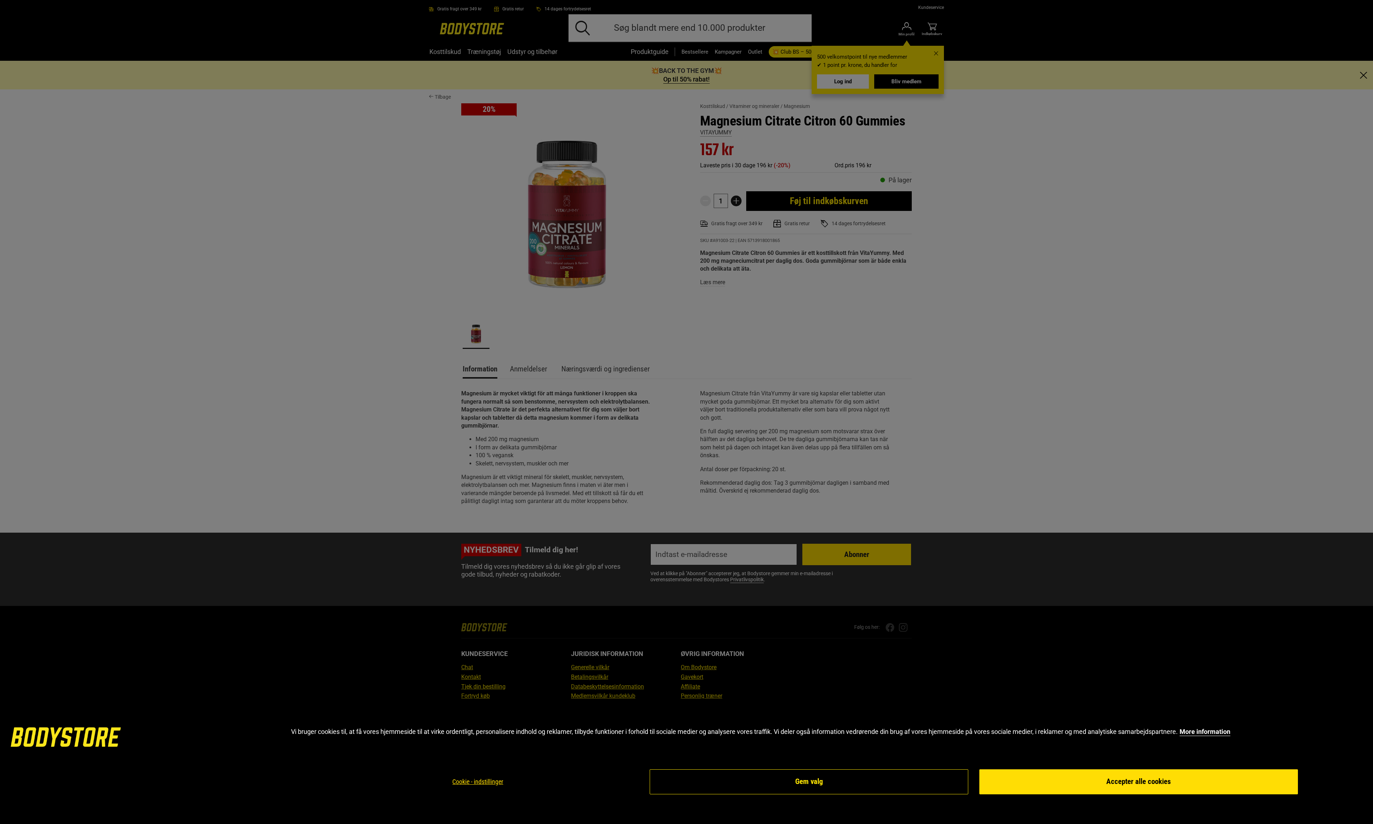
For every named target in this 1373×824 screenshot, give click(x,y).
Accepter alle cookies (1138, 781)
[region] (686, 761)
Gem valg (809, 781)
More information (1205, 731)
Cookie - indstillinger (477, 781)
